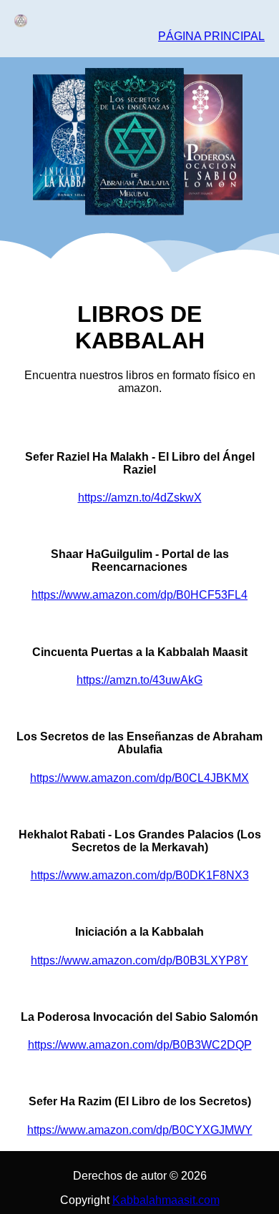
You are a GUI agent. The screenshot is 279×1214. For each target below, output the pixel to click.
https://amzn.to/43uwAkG (139, 680)
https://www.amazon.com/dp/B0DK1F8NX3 (140, 875)
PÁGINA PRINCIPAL (211, 36)
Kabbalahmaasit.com (166, 1200)
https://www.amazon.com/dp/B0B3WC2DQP (140, 1045)
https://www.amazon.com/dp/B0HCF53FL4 (139, 595)
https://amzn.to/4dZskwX (140, 497)
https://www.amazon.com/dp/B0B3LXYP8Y (139, 960)
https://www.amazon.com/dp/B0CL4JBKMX (139, 778)
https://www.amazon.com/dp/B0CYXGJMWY (140, 1130)
